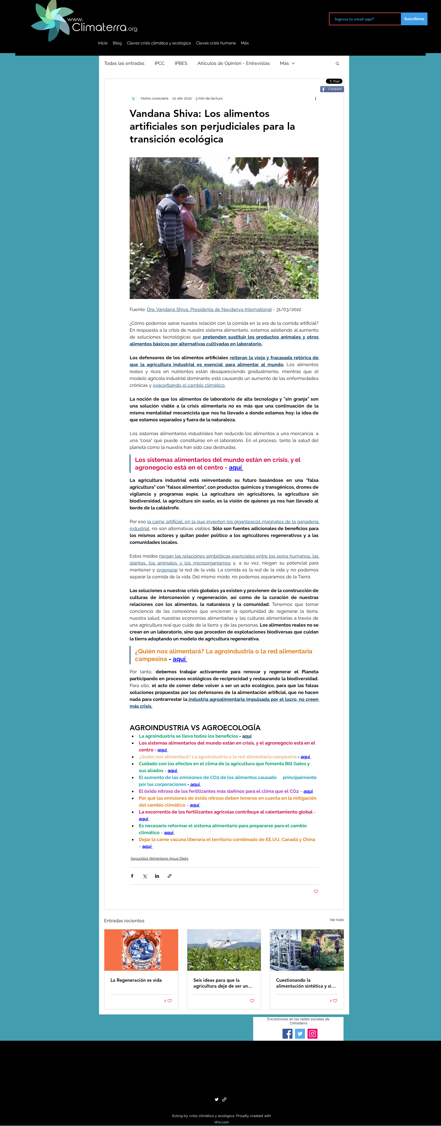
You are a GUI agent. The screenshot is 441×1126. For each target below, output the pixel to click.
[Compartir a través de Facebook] (132, 875)
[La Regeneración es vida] (141, 950)
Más (284, 63)
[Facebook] (287, 1034)
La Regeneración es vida (136, 980)
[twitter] (216, 1099)
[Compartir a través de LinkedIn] (157, 875)
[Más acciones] (315, 98)
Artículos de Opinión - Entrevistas (234, 63)
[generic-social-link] (224, 1099)
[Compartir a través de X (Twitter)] (144, 875)
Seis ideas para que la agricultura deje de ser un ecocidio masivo (220, 983)
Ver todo (337, 920)
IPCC (160, 63)
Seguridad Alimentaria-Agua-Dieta (159, 858)
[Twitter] (300, 1034)
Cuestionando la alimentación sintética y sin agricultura (305, 983)
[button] (337, 63)
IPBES (181, 63)
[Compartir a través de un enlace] (169, 875)
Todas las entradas (124, 63)
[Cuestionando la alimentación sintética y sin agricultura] (307, 950)
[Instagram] (312, 1034)
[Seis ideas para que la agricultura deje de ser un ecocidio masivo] (224, 950)
